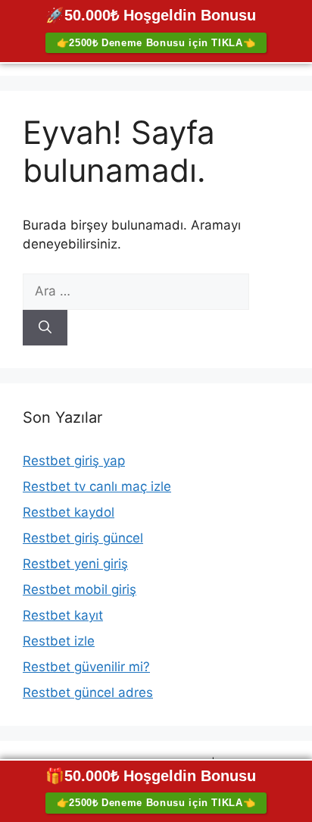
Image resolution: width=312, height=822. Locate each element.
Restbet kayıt (63, 615)
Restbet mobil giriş (79, 589)
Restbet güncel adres (88, 692)
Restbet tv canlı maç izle (97, 486)
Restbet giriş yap (74, 460)
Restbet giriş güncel (83, 537)
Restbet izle (59, 641)
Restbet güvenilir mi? (86, 666)
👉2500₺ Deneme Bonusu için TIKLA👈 (156, 42)
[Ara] (45, 328)
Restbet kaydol (68, 512)
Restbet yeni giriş (75, 563)
